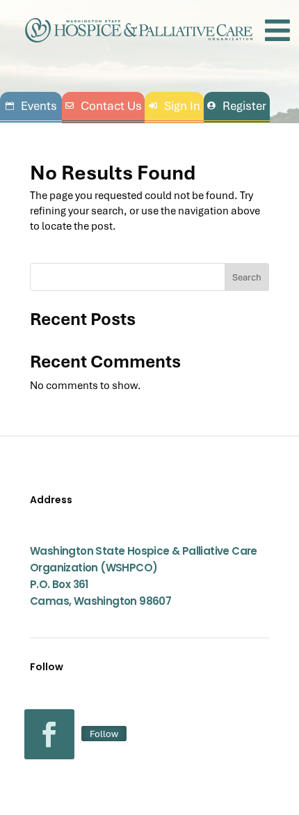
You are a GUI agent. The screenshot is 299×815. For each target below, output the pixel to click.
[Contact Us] (103, 106)
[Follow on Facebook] (49, 734)
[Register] (237, 106)
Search (246, 277)
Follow (104, 733)
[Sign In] (174, 106)
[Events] (31, 106)
